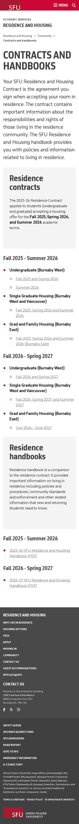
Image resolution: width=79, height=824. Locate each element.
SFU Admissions (13, 738)
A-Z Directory (13, 764)
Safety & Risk (12, 725)
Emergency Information (20, 758)
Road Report (12, 745)
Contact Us (11, 662)
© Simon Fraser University (60, 799)
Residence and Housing (27, 25)
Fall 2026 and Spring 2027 (37, 376)
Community (45, 35)
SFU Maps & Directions (18, 732)
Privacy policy (35, 799)
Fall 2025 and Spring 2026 (37, 278)
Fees (6, 635)
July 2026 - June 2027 (34, 427)
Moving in (10, 648)
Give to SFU (10, 751)
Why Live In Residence (17, 622)
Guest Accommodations (19, 668)
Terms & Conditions (14, 799)
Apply (7, 642)
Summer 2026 (27, 287)
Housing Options (15, 629)
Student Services (17, 19)
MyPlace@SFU (12, 675)
